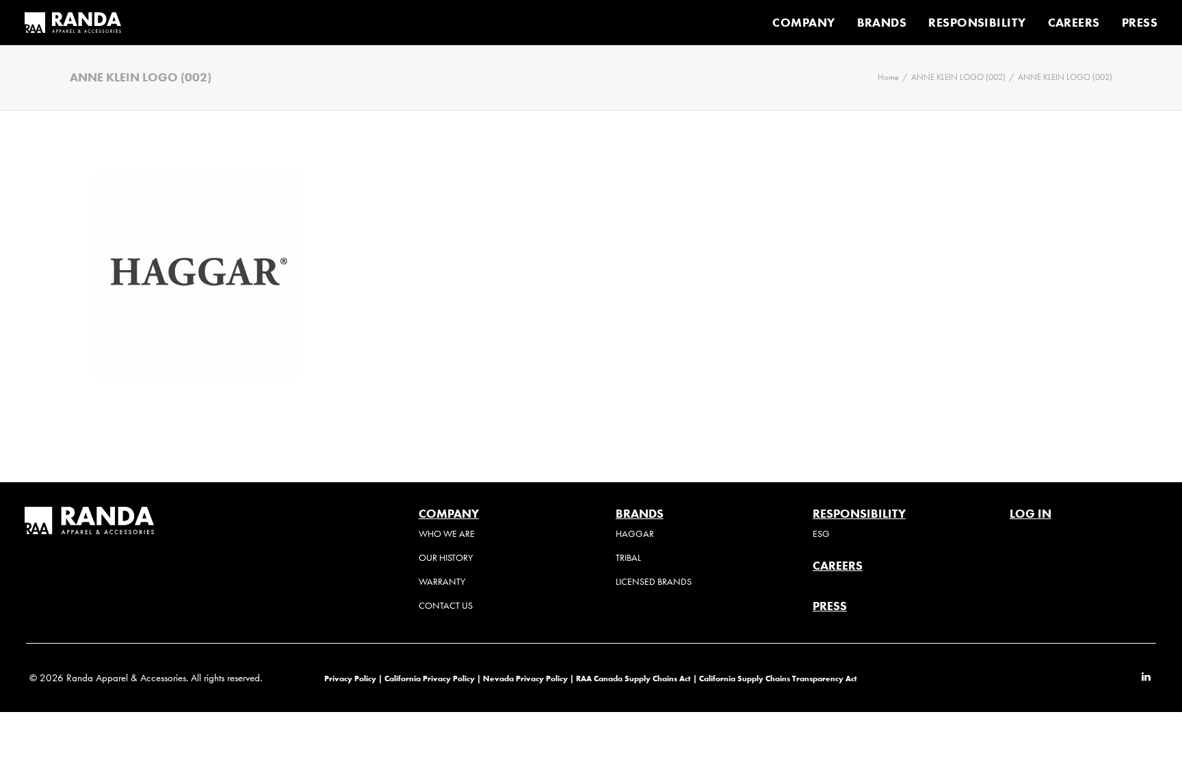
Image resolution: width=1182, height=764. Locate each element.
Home (888, 77)
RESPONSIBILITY (976, 22)
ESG (821, 534)
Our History (446, 558)
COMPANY (803, 22)
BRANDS (882, 22)
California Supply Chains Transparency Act (778, 678)
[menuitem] (808, 22)
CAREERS (1074, 22)
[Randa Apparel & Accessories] (73, 22)
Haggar (635, 534)
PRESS (1139, 22)
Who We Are (447, 534)
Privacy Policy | (353, 678)
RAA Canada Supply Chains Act (634, 678)
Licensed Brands (654, 582)
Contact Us (446, 605)
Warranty (442, 582)
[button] (1146, 678)
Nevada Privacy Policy (525, 678)
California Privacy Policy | (433, 678)
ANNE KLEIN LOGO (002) (958, 77)
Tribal (628, 558)
